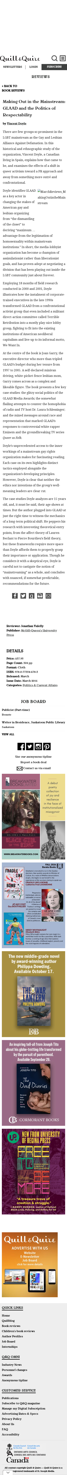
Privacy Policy (12, 1419)
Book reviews (11, 1326)
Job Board (8, 1341)
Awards (7, 1375)
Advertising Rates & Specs (20, 1414)
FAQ (5, 1429)
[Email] (48, 596)
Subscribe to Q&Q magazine (21, 1403)
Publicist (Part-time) (16, 710)
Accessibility (10, 1434)
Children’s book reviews (18, 1331)
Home (6, 1315)
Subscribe (54, 67)
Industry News (12, 1365)
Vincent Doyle (16, 123)
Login (33, 67)
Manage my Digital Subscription (23, 1408)
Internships (9, 1347)
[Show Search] (54, 58)
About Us (8, 1424)
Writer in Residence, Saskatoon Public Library (33, 722)
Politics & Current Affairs (40, 685)
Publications (10, 1398)
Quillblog (8, 1321)
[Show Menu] (63, 58)
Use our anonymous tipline (33, 757)
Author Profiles (12, 1336)
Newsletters (12, 67)
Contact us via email (37, 768)
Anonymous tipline (15, 1380)
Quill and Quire (22, 60)
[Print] (40, 596)
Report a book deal (33, 762)
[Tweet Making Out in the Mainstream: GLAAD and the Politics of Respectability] (23, 596)
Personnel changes (14, 1370)
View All (8, 734)
